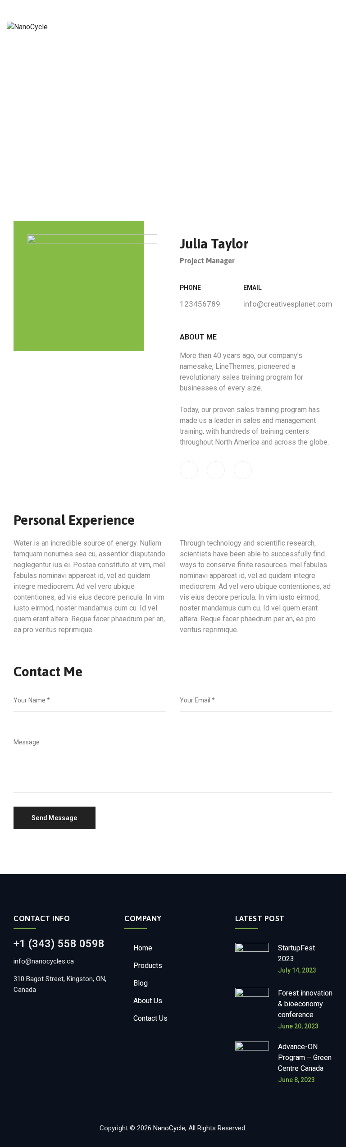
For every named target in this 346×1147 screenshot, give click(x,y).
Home (142, 948)
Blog (140, 983)
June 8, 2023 (296, 1079)
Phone (190, 287)
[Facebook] (189, 470)
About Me (198, 337)
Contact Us (150, 1018)
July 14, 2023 (297, 970)
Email (252, 287)
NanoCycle (169, 1128)
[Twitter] (216, 470)
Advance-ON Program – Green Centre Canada (305, 1057)
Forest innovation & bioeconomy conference (305, 1004)
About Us (147, 1000)
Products (147, 965)
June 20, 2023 (298, 1026)
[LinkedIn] (243, 470)
